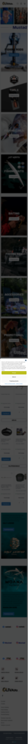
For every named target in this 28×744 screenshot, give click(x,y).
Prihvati (13, 372)
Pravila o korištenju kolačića (9, 383)
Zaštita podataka (19, 383)
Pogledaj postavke (13, 381)
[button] (24, 360)
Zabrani (13, 377)
